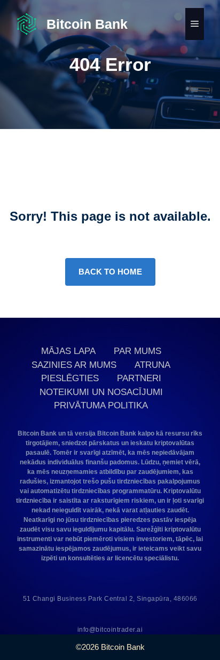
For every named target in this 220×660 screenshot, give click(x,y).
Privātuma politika (101, 405)
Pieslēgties (70, 378)
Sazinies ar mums (74, 365)
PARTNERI (139, 378)
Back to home (110, 271)
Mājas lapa (68, 351)
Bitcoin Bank (87, 24)
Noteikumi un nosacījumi (101, 392)
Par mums (137, 351)
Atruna (152, 365)
